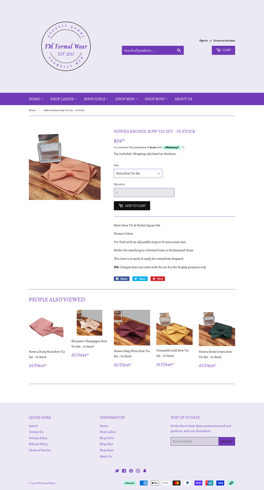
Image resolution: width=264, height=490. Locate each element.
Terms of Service (40, 450)
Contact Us (36, 432)
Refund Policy (38, 444)
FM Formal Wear (46, 483)
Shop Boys (155, 99)
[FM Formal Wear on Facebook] (124, 471)
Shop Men (125, 99)
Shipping (139, 154)
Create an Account (224, 40)
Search (33, 426)
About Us (183, 99)
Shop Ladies (62, 99)
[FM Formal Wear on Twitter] (117, 471)
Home (35, 99)
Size (116, 165)
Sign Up (226, 441)
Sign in (203, 40)
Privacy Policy (38, 438)
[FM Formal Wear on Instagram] (138, 471)
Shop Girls (95, 99)
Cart (226, 50)
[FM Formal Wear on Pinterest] (131, 471)
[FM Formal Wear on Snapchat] (145, 471)
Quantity (119, 184)
